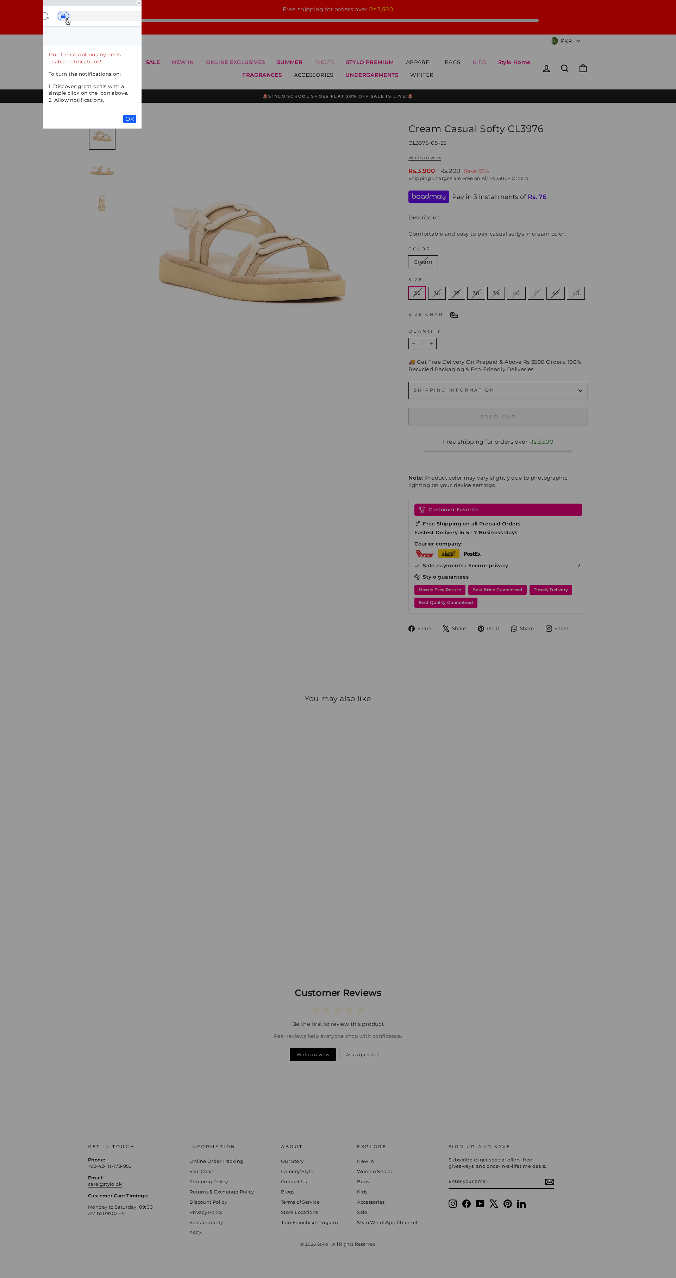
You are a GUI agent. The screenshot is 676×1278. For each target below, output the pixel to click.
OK (129, 119)
